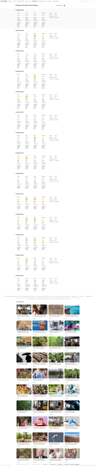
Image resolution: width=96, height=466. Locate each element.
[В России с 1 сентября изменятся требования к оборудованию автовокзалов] (40, 407)
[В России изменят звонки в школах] (72, 455)
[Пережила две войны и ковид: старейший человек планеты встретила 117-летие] (24, 328)
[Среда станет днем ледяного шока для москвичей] (24, 407)
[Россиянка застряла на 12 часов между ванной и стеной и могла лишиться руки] (72, 391)
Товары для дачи (89, 296)
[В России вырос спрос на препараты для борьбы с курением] (40, 375)
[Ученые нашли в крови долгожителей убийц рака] (72, 407)
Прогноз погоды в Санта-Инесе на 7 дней (45, 296)
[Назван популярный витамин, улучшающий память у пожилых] (24, 439)
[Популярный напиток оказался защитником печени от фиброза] (56, 455)
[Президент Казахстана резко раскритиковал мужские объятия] (40, 328)
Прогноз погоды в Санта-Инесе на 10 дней (62, 296)
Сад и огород (81, 296)
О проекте (58, 465)
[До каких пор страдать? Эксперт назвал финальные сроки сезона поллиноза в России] (56, 391)
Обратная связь (82, 465)
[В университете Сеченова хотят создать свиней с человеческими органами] (40, 359)
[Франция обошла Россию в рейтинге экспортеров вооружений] (56, 439)
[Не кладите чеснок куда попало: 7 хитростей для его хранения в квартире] (40, 391)
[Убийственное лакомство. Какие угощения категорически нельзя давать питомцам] (40, 312)
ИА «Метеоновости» (92, 465)
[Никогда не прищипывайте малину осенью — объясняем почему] (40, 344)
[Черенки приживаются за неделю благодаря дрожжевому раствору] (72, 375)
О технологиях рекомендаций (74, 465)
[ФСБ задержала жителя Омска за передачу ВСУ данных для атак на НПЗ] (72, 344)
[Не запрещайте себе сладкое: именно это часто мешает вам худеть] (40, 423)
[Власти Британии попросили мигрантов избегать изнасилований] (24, 344)
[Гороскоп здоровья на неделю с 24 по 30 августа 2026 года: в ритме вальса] (40, 439)
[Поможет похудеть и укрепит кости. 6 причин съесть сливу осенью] (72, 328)
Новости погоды (75, 296)
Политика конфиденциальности (64, 465)
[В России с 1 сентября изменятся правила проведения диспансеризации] (56, 328)
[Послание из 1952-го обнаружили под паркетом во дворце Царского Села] (56, 312)
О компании (4, 465)
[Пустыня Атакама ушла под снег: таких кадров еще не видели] (72, 439)
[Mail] (1, 1)
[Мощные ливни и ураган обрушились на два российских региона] (72, 359)
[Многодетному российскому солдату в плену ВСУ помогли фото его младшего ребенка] (24, 312)
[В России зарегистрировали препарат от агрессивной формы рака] (72, 423)
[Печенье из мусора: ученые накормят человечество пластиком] (56, 423)
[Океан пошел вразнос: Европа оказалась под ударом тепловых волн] (72, 312)
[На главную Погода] (4, 1)
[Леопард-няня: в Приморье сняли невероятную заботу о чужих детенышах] (56, 344)
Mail (1, 465)
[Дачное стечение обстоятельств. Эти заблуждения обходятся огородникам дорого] (24, 375)
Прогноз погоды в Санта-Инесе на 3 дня (11, 296)
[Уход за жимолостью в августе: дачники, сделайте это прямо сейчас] (56, 359)
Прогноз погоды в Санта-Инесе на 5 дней (28, 296)
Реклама (8, 465)
